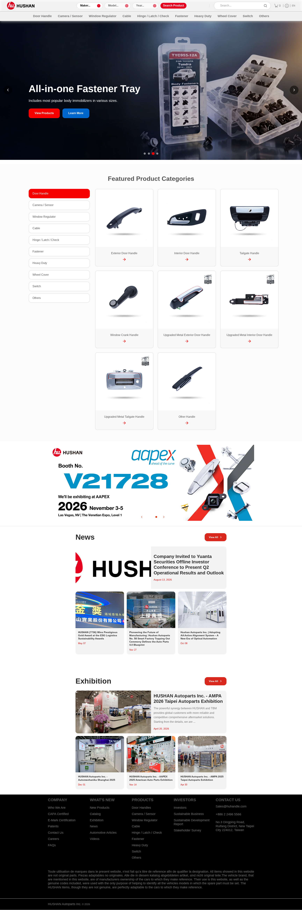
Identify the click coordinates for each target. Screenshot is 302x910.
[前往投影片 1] (145, 154)
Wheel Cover (41, 274)
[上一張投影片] (7, 90)
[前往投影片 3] (153, 153)
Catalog (95, 814)
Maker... (85, 5)
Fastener (38, 251)
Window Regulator (44, 216)
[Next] (163, 517)
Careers (53, 839)
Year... (140, 5)
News (94, 826)
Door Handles (141, 807)
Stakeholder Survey (187, 830)
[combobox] (240, 5)
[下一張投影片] (294, 90)
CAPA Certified (58, 814)
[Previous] (142, 517)
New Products (99, 807)
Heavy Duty (40, 263)
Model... (113, 5)
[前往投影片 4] (157, 154)
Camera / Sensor (43, 205)
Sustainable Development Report (192, 822)
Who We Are (57, 807)
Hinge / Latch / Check (46, 239)
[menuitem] (277, 5)
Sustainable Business (189, 814)
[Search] (265, 5)
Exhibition (96, 820)
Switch (37, 286)
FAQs (52, 845)
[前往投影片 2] (149, 154)
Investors (180, 807)
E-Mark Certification (62, 820)
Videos (94, 839)
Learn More (75, 113)
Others (37, 297)
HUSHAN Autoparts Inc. (64, 904)
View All (213, 537)
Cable (36, 228)
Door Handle (40, 193)
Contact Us (55, 832)
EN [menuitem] (293, 5)
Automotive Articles (103, 832)
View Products (44, 113)
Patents (53, 826)
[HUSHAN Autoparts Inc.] (20, 6)
